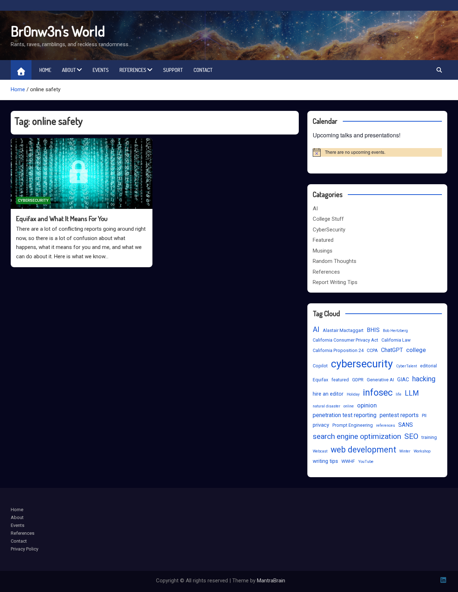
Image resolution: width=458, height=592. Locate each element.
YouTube (366, 461)
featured (340, 379)
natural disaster (326, 406)
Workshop (422, 451)
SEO (411, 436)
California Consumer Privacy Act (345, 340)
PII (424, 415)
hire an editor (328, 394)
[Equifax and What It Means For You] (81, 173)
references (385, 425)
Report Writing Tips (335, 282)
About (69, 70)
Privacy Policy (24, 549)
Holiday (353, 394)
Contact (203, 70)
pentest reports (399, 415)
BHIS (373, 330)
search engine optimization (357, 436)
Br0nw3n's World (58, 31)
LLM (412, 393)
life (398, 394)
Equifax (320, 379)
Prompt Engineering (352, 425)
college (416, 349)
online (349, 406)
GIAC (403, 380)
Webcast (320, 451)
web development (363, 450)
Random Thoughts (334, 261)
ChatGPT (392, 350)
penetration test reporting (344, 415)
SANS (405, 424)
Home (45, 70)
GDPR (358, 379)
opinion (367, 405)
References (133, 70)
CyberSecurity (33, 200)
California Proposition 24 (338, 350)
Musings (322, 251)
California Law (396, 340)
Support (173, 70)
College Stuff (328, 219)
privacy (321, 425)
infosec (378, 392)
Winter (404, 451)
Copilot (320, 365)
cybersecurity (362, 364)
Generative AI (380, 379)
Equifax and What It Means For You (62, 218)
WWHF (348, 461)
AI (315, 208)
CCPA (372, 350)
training (429, 437)
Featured (323, 240)
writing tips (325, 461)
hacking (423, 379)
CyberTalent (406, 366)
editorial (428, 365)
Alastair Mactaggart (343, 330)
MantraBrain (271, 580)
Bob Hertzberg (395, 330)
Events (101, 70)
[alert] (377, 152)
